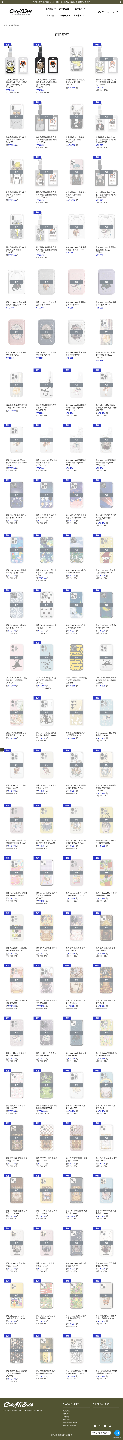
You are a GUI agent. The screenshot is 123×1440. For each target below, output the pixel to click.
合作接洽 (66, 1414)
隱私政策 (61, 1435)
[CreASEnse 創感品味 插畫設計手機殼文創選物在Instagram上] (100, 1427)
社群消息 (66, 1417)
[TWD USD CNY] (100, 12)
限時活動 (49, 9)
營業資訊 (66, 1411)
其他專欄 (77, 15)
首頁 (5, 25)
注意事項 (64, 15)
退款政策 (69, 1435)
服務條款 (54, 1435)
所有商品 (50, 15)
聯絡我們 (66, 1419)
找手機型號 (64, 9)
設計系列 (78, 9)
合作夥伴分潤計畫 (69, 1425)
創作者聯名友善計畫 (70, 1422)
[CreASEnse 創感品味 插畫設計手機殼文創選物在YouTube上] (105, 1427)
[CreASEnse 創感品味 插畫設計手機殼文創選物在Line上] (110, 1427)
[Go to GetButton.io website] (117, 1437)
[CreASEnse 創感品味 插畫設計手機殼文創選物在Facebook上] (95, 1427)
